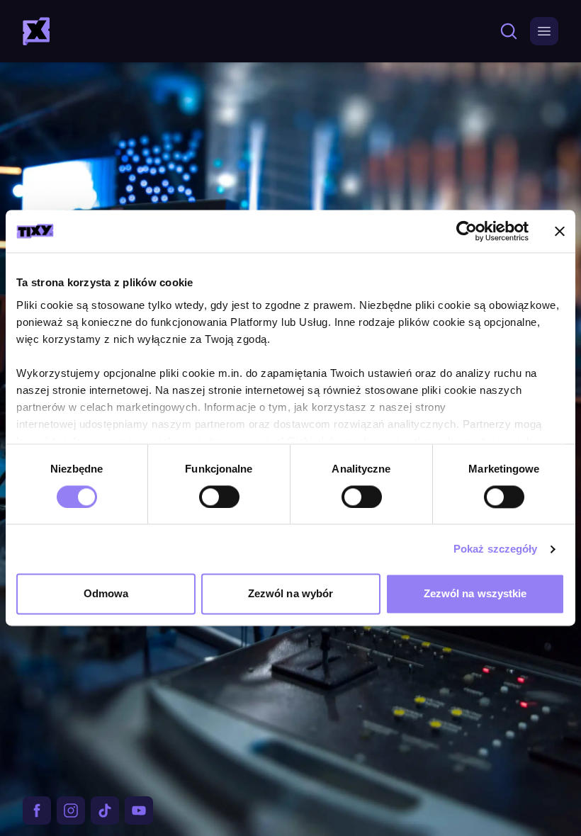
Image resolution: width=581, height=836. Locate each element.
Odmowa (106, 594)
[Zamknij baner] (560, 231)
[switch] (219, 496)
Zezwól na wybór (291, 594)
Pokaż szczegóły (495, 549)
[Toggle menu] (544, 31)
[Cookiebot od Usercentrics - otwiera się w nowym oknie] (467, 231)
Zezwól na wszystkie (475, 594)
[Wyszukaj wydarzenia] (506, 31)
